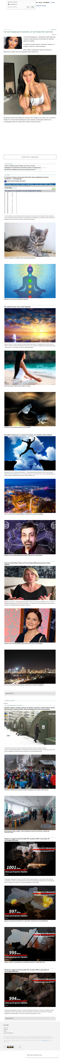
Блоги (40, 2)
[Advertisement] (31, 17)
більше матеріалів (9, 693)
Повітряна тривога (41, 5)
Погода (53, 2)
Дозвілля (9, 29)
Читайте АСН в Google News (30, 157)
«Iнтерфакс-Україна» (45, 1040)
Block (28, 7)
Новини (5, 29)
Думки (40, 1)
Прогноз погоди (52, 1)
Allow (32, 7)
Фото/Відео (46, 2)
